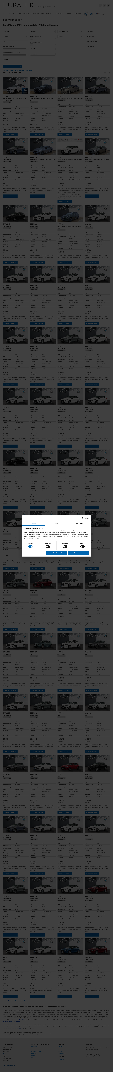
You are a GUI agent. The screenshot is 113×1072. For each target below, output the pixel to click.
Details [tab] (56, 523)
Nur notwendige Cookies (56, 552)
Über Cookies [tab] (79, 523)
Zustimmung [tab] (33, 523)
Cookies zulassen (78, 552)
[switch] (48, 546)
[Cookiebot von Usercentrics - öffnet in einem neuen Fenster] (82, 518)
